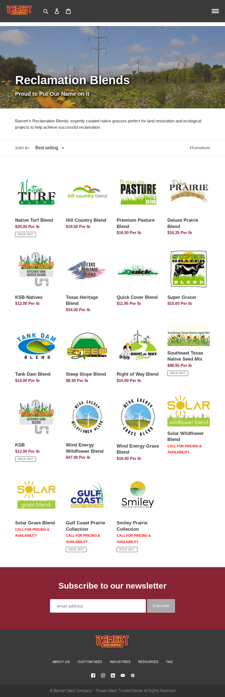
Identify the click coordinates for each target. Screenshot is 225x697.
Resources (148, 662)
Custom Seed (90, 662)
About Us (61, 662)
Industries (120, 662)
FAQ (169, 662)
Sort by (22, 148)
